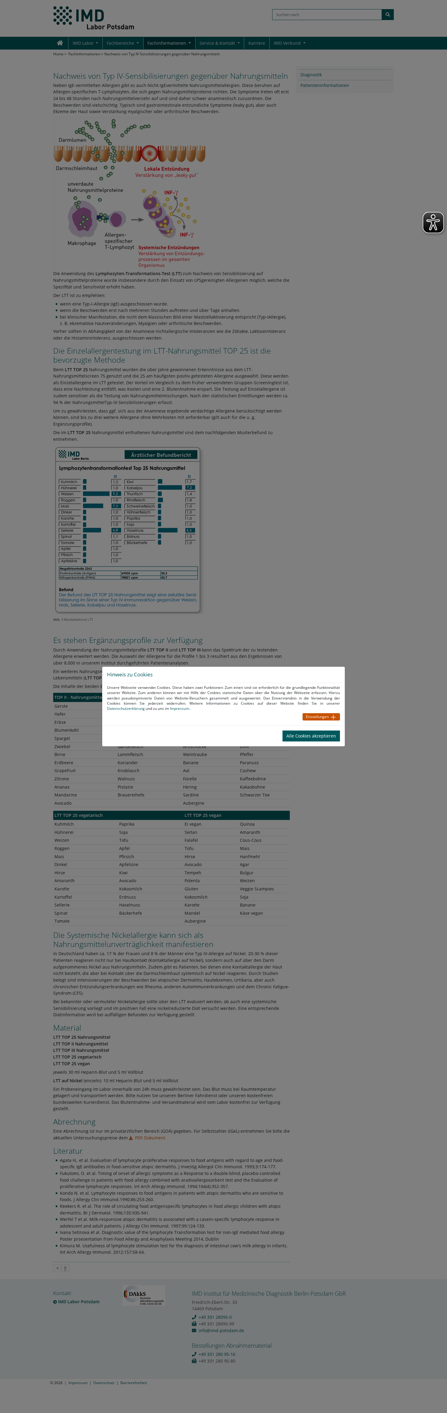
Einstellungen (317, 716)
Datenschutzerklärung (126, 708)
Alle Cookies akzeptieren (311, 736)
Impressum (179, 708)
